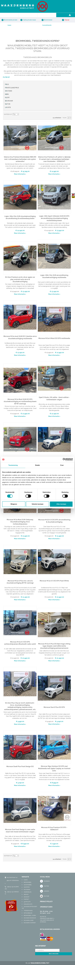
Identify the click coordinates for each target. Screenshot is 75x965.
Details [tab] (37, 465)
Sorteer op (8, 114)
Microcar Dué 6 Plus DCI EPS (54, 707)
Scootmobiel (28, 884)
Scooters (27, 887)
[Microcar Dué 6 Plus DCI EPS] (54, 688)
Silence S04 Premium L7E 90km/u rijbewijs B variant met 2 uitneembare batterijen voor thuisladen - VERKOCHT (54, 159)
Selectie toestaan (37, 504)
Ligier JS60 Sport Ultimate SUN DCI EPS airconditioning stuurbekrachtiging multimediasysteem (54, 218)
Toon (64, 117)
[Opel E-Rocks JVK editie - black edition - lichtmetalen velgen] (54, 378)
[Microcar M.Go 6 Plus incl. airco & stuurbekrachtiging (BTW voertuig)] (20, 561)
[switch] (28, 496)
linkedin (46, 891)
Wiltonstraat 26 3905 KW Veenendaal (12, 880)
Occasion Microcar (30, 918)
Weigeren (14, 504)
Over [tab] (62, 465)
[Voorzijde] (20, 683)
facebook (47, 881)
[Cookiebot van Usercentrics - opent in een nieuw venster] (64, 459)
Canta (26, 880)
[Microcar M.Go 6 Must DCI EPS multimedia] (54, 319)
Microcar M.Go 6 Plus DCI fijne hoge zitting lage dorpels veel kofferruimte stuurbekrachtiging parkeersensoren (54, 646)
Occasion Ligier (28, 920)
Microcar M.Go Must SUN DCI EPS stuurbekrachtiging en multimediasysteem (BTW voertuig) (20, 401)
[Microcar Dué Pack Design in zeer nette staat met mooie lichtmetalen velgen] (20, 810)
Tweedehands (28, 910)
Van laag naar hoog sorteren (20, 114)
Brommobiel (27, 882)
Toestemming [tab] (13, 465)
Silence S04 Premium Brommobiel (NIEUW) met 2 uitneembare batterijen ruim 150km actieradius (20, 159)
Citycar (67, 20)
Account (26, 897)
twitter (46, 886)
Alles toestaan (61, 504)
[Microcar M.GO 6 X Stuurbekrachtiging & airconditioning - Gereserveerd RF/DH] (54, 439)
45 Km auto (27, 901)
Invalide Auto (28, 904)
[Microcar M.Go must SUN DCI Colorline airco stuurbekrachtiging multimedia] (20, 317)
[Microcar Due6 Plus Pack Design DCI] (20, 747)
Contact (26, 899)
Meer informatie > (20, 174)
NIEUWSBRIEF (40, 946)
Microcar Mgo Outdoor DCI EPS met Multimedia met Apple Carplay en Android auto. (54, 768)
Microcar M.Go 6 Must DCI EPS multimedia (54, 338)
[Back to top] (37, 868)
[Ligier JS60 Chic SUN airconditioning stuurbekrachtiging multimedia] (54, 256)
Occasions (27, 889)
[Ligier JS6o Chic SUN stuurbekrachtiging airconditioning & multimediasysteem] (20, 197)
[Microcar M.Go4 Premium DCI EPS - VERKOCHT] (54, 808)
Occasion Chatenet (30, 922)
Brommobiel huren (30, 915)
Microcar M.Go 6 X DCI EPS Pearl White (54, 581)
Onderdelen (27, 892)
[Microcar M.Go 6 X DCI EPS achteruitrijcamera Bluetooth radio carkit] (20, 622)
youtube (46, 896)
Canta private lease (29, 20)
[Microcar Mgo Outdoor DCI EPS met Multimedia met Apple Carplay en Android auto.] (54, 747)
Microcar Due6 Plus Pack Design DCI (20, 766)
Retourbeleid (28, 913)
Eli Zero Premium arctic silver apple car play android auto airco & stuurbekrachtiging (20, 279)
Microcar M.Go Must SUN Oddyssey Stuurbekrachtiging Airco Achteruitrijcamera (20, 522)
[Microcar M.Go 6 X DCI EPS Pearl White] (54, 561)
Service (26, 894)
